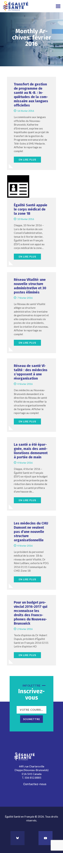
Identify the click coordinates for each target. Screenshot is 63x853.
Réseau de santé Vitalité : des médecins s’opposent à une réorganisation (30, 372)
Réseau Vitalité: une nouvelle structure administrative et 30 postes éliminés (30, 285)
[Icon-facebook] (31, 838)
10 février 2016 (25, 219)
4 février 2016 (25, 383)
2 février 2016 (25, 628)
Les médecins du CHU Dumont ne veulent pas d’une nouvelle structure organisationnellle (31, 531)
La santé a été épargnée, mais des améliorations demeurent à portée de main (31, 450)
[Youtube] (45, 838)
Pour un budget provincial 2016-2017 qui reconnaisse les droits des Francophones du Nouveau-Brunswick (30, 612)
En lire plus (27, 159)
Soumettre (31, 719)
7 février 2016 (25, 297)
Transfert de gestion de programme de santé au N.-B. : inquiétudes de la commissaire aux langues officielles (31, 94)
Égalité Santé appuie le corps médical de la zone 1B (30, 209)
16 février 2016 (25, 110)
